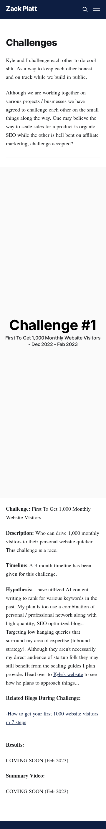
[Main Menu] (96, 9)
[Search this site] (85, 9)
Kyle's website (68, 673)
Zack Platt (21, 9)
